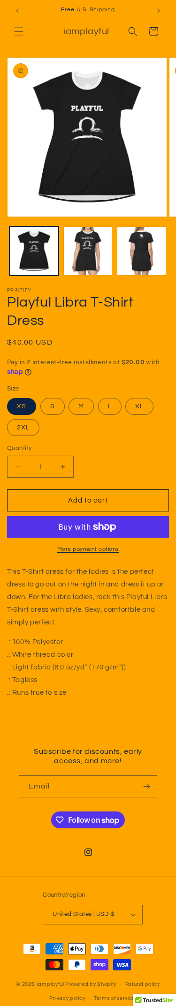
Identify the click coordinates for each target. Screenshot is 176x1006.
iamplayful (50, 983)
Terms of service (114, 998)
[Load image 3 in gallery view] (141, 251)
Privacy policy (67, 998)
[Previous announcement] (17, 10)
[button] (18, 31)
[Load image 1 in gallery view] (34, 251)
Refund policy (142, 984)
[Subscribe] (146, 786)
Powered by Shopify (90, 983)
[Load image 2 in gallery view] (88, 251)
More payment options (88, 549)
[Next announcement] (158, 10)
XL (139, 406)
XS (21, 406)
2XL (23, 427)
